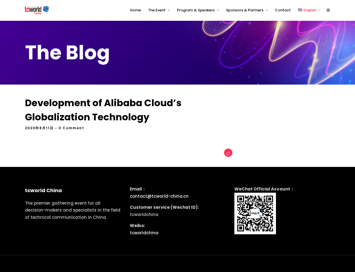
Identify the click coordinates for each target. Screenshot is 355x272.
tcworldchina (144, 233)
